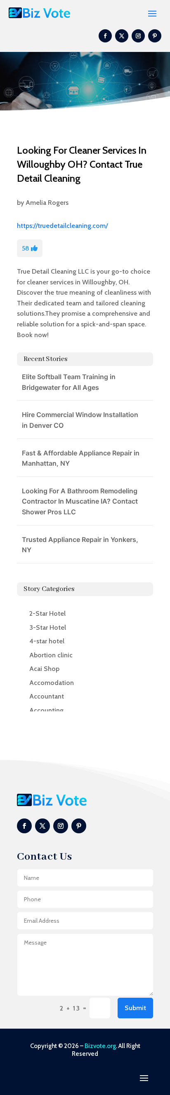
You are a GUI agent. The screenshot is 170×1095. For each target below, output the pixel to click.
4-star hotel (46, 641)
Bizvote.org (100, 1046)
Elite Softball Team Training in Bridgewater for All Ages (69, 382)
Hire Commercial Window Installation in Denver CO (80, 419)
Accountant (46, 696)
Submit (135, 1008)
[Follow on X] (121, 35)
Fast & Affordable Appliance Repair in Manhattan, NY (80, 458)
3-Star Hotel (47, 627)
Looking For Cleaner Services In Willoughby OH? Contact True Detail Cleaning (81, 164)
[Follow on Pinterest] (154, 35)
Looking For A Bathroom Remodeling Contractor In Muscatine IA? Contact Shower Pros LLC (80, 501)
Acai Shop (44, 669)
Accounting (46, 710)
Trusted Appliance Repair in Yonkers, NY (80, 544)
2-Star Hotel (47, 613)
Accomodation (51, 683)
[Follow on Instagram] (138, 35)
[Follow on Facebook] (105, 35)
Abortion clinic (51, 655)
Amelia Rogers (47, 202)
